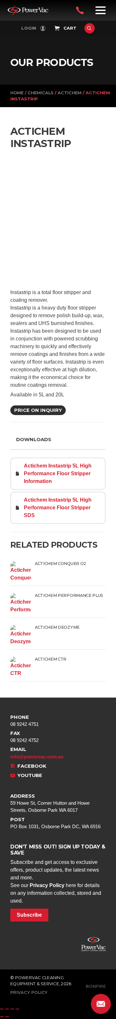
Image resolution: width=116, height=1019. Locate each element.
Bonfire (96, 986)
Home (17, 92)
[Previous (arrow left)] (2, 1016)
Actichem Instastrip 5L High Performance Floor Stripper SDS (58, 507)
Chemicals (40, 92)
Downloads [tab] (33, 439)
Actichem (70, 92)
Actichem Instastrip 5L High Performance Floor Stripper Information (58, 473)
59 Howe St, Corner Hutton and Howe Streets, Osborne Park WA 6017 (50, 803)
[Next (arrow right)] (7, 1016)
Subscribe (29, 915)
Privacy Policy (47, 885)
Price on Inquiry (38, 410)
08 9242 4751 (24, 720)
